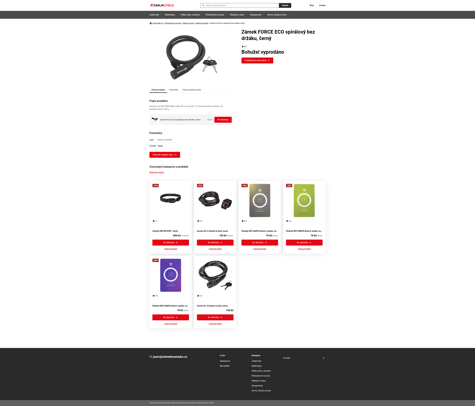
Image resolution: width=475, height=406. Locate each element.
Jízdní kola (154, 15)
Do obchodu (223, 120)
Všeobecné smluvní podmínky (159, 403)
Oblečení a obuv (237, 15)
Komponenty (255, 15)
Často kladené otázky (191, 90)
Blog (312, 5)
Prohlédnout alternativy (255, 60)
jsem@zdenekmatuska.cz (170, 356)
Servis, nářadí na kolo (276, 15)
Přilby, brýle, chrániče (190, 15)
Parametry (173, 90)
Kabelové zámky (201, 23)
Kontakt (286, 358)
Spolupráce (225, 361)
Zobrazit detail (170, 249)
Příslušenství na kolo (215, 15)
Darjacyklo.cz (158, 23)
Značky (322, 5)
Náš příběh (225, 366)
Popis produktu (158, 90)
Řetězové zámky (156, 172)
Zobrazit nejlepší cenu (163, 155)
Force (160, 146)
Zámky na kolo (188, 23)
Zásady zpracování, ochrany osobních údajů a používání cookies (192, 403)
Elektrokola (170, 15)
